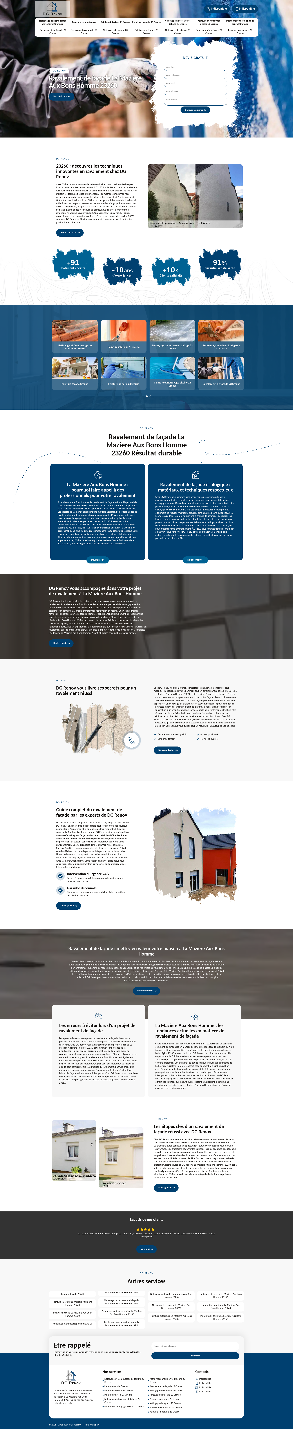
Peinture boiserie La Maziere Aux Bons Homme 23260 (72, 1314)
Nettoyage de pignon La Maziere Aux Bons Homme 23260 (221, 1296)
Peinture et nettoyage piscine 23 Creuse (208, 22)
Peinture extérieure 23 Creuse (146, 32)
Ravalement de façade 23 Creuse (53, 32)
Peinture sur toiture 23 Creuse (240, 32)
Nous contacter (69, 232)
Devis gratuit (97, 560)
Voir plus (145, 1249)
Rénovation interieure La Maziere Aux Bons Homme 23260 (221, 1307)
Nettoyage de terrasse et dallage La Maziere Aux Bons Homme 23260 (121, 1302)
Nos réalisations (61, 96)
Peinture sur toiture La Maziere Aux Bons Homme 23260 (220, 1318)
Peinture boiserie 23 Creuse (146, 22)
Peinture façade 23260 (72, 1294)
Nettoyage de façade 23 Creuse (115, 32)
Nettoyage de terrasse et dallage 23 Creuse (177, 22)
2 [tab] (150, 396)
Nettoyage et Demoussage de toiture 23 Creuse (52, 22)
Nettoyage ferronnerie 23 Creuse (84, 32)
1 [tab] (147, 396)
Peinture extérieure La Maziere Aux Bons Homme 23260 (171, 1318)
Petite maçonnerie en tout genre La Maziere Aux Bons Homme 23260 (121, 1324)
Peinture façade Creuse (84, 22)
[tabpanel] (73, 356)
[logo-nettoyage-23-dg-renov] (52, 15)
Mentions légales (91, 1425)
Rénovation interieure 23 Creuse (209, 32)
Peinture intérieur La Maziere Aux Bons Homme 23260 (72, 1303)
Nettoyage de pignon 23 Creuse (177, 32)
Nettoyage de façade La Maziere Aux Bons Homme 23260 (171, 1296)
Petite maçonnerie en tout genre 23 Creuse (240, 22)
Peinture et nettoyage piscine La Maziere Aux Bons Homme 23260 (121, 1313)
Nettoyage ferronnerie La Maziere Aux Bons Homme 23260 (171, 1307)
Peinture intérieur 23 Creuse (115, 22)
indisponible (219, 8)
